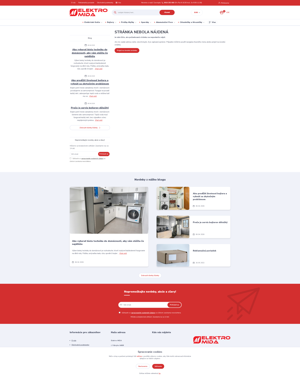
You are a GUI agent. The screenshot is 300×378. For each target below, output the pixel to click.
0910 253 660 (169, 3)
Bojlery (110, 22)
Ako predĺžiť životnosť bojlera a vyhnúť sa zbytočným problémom (90, 82)
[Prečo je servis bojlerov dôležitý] (173, 227)
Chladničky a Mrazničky (191, 22)
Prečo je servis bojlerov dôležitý (90, 107)
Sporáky (145, 22)
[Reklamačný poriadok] (173, 255)
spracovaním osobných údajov (92, 159)
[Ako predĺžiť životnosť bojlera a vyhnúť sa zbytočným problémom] (173, 198)
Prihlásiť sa (103, 154)
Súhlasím (158, 366)
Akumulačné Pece (164, 22)
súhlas (139, 356)
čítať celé (98, 69)
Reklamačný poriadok (86, 3)
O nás (73, 3)
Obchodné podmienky (105, 3)
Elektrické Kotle (92, 22)
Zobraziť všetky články (89, 128)
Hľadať (167, 12)
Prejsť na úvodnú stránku (127, 50)
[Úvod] (89, 12)
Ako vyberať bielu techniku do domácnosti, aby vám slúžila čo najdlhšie (90, 53)
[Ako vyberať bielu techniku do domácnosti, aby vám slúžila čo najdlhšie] (109, 210)
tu (159, 373)
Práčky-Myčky (127, 22)
